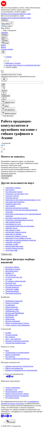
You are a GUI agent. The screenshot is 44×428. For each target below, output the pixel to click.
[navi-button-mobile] (3, 52)
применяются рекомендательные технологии (20, 402)
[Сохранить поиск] (3, 85)
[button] (3, 45)
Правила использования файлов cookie (16, 18)
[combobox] (11, 74)
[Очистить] (4, 79)
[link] (5, 40)
